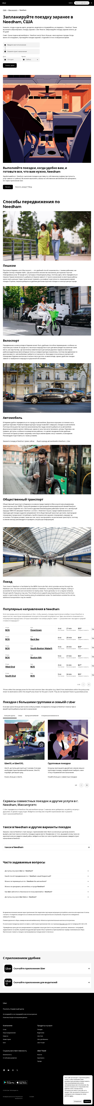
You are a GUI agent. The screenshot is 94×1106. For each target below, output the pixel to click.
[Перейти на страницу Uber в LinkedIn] (4, 1070)
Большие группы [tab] (9, 715)
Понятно (87, 1101)
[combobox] (7, 45)
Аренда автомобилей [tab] (31, 715)
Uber (4, 3)
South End (10, 676)
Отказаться (77, 1101)
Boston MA (36, 657)
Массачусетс (13, 10)
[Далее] (86, 785)
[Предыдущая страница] (83, 684)
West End (10, 666)
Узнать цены (9, 65)
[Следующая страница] (89, 684)
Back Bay (34, 639)
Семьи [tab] (20, 715)
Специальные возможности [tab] (50, 715)
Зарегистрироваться (81, 3)
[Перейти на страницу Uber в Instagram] (13, 1070)
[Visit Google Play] (9, 1082)
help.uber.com (63, 924)
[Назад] (81, 785)
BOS (7, 630)
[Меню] (91, 3)
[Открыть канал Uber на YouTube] (8, 1070)
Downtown (36, 630)
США (4, 10)
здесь (71, 1096)
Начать (8, 187)
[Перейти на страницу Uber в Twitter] (17, 1070)
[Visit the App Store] (22, 1082)
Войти (71, 3)
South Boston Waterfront (43, 648)
